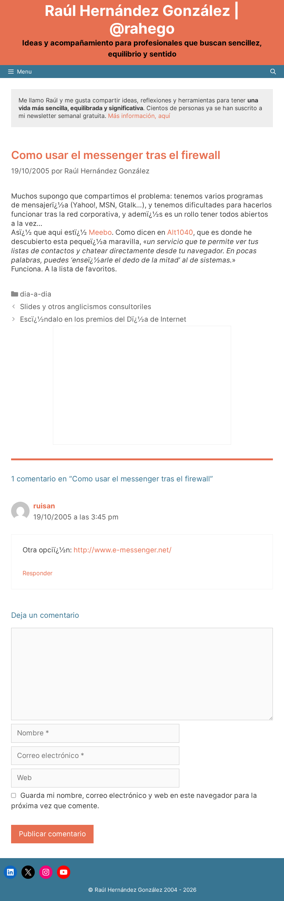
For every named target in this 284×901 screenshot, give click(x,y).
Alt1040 (180, 232)
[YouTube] (63, 872)
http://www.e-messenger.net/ (123, 550)
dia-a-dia (35, 294)
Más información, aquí (139, 115)
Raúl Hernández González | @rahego (142, 19)
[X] (28, 872)
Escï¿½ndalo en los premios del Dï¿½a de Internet (103, 319)
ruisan (44, 506)
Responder (38, 573)
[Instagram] (46, 872)
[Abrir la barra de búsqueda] (273, 71)
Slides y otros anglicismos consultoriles (85, 306)
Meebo (100, 232)
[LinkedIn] (10, 872)
